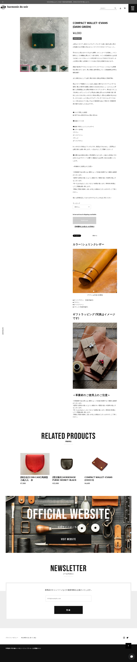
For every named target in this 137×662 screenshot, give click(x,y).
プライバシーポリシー (12, 637)
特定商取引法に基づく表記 (28, 637)
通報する (94, 235)
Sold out (84, 220)
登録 (68, 610)
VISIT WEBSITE (68, 539)
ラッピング (76, 203)
